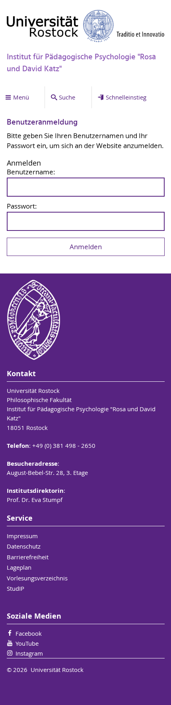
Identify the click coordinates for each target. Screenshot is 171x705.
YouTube (27, 643)
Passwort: (22, 206)
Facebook (29, 633)
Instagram (29, 653)
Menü (21, 97)
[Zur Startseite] (86, 26)
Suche (67, 97)
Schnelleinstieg (126, 97)
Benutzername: (31, 172)
